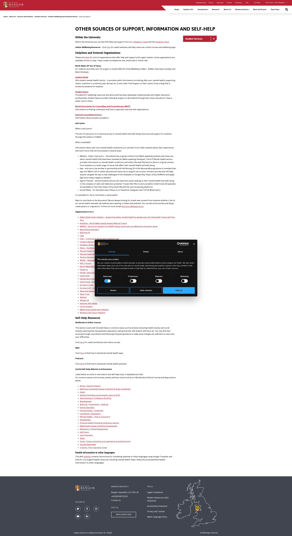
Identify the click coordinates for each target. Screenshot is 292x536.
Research (215, 9)
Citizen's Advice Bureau (90, 242)
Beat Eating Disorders (89, 229)
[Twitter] (78, 508)
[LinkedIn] (87, 516)
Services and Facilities (25, 16)
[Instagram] (96, 508)
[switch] (133, 281)
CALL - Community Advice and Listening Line (99, 239)
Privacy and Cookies (156, 511)
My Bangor (238, 3)
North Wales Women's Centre (92, 266)
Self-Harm (84, 432)
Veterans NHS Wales (88, 303)
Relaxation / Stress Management (94, 429)
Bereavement (85, 401)
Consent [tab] (111, 252)
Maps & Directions (123, 514)
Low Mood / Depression (90, 414)
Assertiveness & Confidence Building (95, 398)
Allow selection (146, 290)
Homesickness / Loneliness (91, 410)
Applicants (220, 3)
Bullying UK (85, 232)
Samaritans (85, 276)
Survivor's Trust (86, 285)
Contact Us (116, 500)
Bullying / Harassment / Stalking (94, 404)
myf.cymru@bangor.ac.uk (132, 206)
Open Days (275, 9)
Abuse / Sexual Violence (90, 386)
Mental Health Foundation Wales (94, 251)
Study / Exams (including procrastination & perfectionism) (105, 441)
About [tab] (180, 252)
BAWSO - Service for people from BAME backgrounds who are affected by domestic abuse (119, 226)
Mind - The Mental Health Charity (94, 248)
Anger (82, 392)
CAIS (82, 236)
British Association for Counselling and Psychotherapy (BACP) (102, 106)
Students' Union (162, 42)
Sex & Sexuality (86, 435)
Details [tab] (146, 252)
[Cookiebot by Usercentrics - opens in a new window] (179, 244)
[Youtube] (78, 516)
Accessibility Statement (157, 506)
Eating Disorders (87, 407)
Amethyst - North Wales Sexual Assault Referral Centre (103, 223)
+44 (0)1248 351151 (119, 496)
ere (87, 57)
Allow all (178, 290)
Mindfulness (85, 420)
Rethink (83, 297)
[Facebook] (87, 508)
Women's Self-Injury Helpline (92, 313)
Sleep (82, 438)
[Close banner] (194, 244)
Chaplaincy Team (140, 42)
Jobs (246, 3)
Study (176, 9)
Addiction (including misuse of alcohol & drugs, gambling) (105, 389)
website (87, 456)
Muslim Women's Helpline (91, 257)
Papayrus (84, 269)
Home (5, 16)
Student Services (41, 16)
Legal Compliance (155, 492)
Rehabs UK (84, 300)
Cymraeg (257, 2)
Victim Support (86, 306)
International (202, 9)
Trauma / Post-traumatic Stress (93, 447)
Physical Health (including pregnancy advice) (99, 423)
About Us (227, 9)
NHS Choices (85, 263)
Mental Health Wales (89, 254)
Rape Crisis (84, 294)
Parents (229, 3)
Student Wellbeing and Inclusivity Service (63, 16)
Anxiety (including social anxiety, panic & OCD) (100, 395)
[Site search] (287, 9)
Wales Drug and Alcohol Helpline (94, 309)
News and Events (259, 9)
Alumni (211, 3)
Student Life (188, 9)
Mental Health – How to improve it (95, 417)
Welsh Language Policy (157, 517)
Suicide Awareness (88, 444)
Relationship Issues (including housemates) (98, 426)
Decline (113, 290)
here (109, 47)
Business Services (242, 9)
